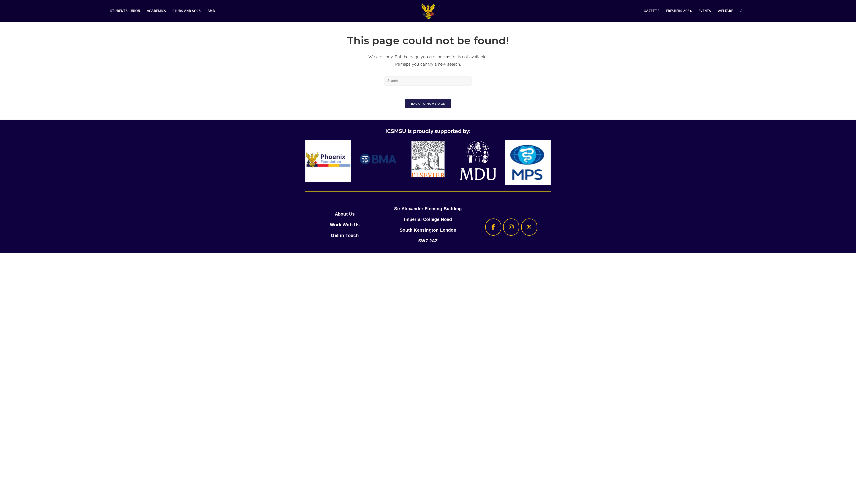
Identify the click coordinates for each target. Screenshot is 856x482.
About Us (345, 214)
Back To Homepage (428, 103)
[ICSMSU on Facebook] (493, 227)
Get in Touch (344, 235)
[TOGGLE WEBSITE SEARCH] (741, 11)
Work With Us (345, 224)
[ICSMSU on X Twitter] (529, 227)
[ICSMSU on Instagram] (511, 227)
